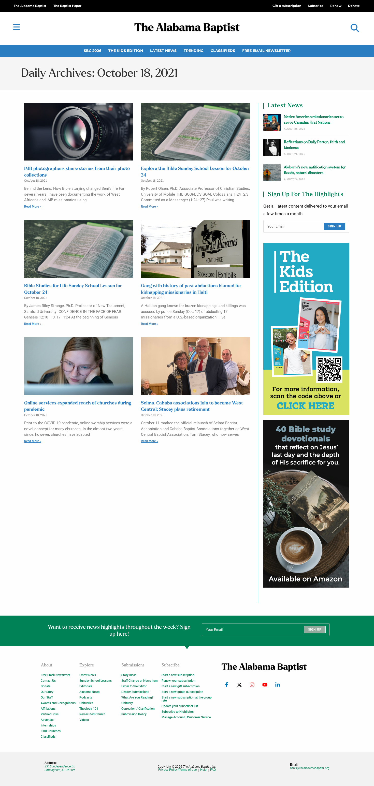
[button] (355, 28)
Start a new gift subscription (181, 686)
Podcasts (85, 697)
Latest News (163, 51)
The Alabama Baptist (30, 6)
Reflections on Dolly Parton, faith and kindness (314, 145)
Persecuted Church (92, 714)
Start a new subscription (178, 675)
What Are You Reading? (137, 697)
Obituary (127, 703)
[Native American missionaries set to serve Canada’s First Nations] (272, 122)
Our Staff (47, 697)
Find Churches (51, 731)
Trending (194, 51)
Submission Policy (134, 714)
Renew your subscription (178, 680)
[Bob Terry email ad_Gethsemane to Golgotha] (306, 504)
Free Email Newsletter (266, 51)
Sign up (334, 226)
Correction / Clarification (138, 708)
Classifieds (223, 51)
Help (203, 770)
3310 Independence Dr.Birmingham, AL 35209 (60, 768)
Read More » (32, 206)
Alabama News (89, 692)
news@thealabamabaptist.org (309, 768)
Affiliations (48, 708)
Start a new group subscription (182, 692)
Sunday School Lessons (95, 680)
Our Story (47, 692)
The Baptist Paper (67, 6)
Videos (84, 720)
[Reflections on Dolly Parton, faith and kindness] (272, 147)
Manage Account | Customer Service (186, 717)
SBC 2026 (92, 51)
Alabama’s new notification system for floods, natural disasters (315, 170)
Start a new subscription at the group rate (187, 699)
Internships (48, 725)
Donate (45, 686)
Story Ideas (128, 675)
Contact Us (48, 680)
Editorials (85, 686)
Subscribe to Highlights (178, 712)
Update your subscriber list (180, 706)
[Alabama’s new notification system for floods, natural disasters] (272, 172)
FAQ (213, 770)
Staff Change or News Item (139, 680)
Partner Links (50, 714)
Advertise (47, 720)
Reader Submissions (135, 692)
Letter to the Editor (134, 686)
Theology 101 (88, 708)
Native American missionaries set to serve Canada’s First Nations (313, 119)
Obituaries (86, 703)
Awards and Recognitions (58, 703)
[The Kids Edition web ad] (306, 329)
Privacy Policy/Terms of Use (177, 770)
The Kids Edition (125, 51)
